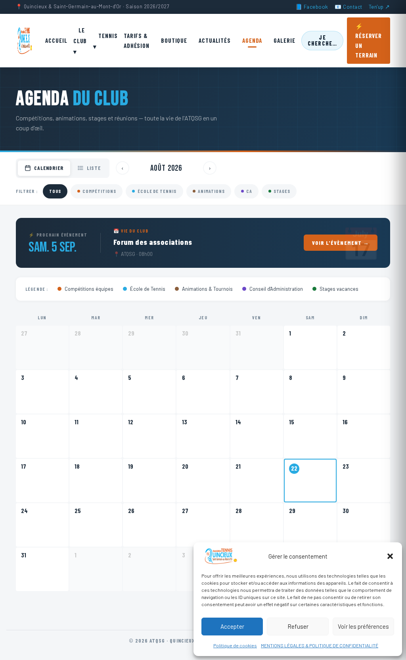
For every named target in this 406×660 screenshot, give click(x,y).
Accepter (232, 626)
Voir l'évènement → (341, 242)
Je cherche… (322, 40)
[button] (390, 556)
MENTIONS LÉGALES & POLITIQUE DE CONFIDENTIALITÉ (319, 645)
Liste (94, 167)
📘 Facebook (311, 6)
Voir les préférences (363, 626)
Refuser (297, 626)
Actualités (215, 40)
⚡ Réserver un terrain (368, 41)
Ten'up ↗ (379, 6)
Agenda (252, 40)
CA (249, 191)
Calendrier (48, 167)
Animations (211, 191)
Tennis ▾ (105, 41)
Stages (282, 191)
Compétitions (99, 191)
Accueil (56, 40)
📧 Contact (348, 6)
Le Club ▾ (80, 41)
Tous (55, 191)
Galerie (284, 40)
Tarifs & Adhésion (136, 40)
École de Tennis (157, 191)
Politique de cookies (235, 645)
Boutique (174, 40)
